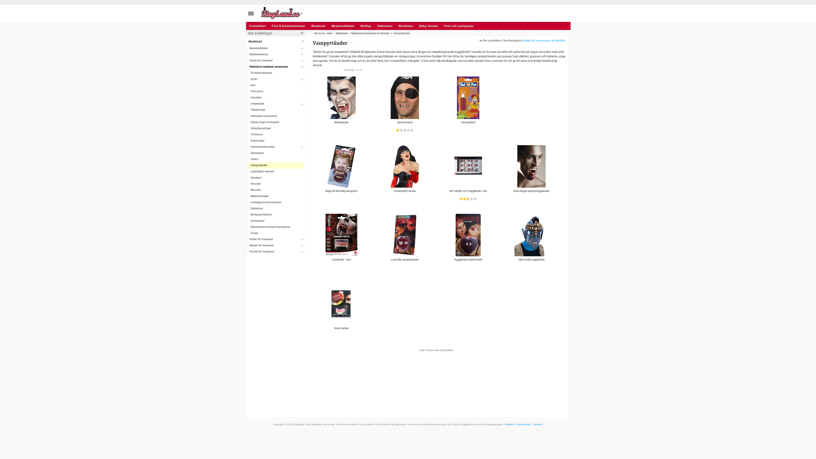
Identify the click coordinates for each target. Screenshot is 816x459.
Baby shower (428, 26)
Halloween (384, 26)
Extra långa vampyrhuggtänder (531, 191)
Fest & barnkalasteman (288, 26)
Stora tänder (341, 328)
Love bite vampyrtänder (405, 259)
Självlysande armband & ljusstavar (270, 226)
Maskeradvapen (260, 196)
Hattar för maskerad (261, 239)
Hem (329, 33)
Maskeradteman (258, 54)
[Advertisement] (275, 318)
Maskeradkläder (343, 26)
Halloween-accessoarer (264, 116)
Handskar (256, 97)
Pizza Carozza (523, 424)
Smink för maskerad (261, 60)
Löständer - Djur (341, 259)
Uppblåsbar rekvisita (262, 171)
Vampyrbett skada (405, 191)
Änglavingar (258, 140)
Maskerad (318, 26)
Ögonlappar (257, 153)
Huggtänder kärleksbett (468, 259)
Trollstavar (257, 134)
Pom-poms (257, 91)
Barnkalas (406, 26)
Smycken (256, 183)
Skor (253, 85)
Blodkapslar (341, 122)
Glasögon (256, 177)
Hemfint (510, 424)
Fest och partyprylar (459, 26)
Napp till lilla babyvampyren (341, 191)
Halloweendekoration (263, 146)
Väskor (255, 159)
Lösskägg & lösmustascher (266, 202)
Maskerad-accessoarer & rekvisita (544, 40)
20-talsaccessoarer (261, 72)
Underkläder (257, 103)
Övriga (254, 233)
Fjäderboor (257, 208)
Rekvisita (256, 189)
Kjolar (254, 79)
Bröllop (366, 26)
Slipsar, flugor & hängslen (265, 122)
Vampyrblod (468, 122)
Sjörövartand (404, 122)
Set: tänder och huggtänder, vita (468, 191)
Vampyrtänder (259, 165)
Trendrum (537, 424)
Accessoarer (258, 220)
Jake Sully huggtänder (531, 259)
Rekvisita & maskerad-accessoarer (268, 66)
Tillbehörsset (258, 109)
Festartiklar (257, 26)
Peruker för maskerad (261, 251)
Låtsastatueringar (261, 128)
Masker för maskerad (261, 245)
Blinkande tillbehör (261, 214)
